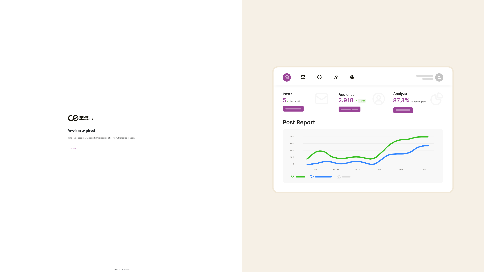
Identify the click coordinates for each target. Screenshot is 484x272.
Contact (115, 269)
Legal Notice (125, 269)
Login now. (72, 148)
